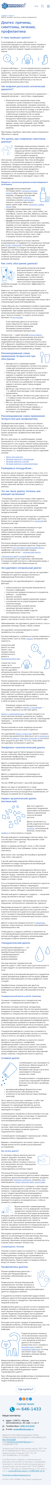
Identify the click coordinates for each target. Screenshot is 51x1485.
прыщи (29, 639)
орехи (8, 207)
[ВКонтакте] (20, 1399)
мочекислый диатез (32, 552)
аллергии (39, 521)
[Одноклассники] (23, 1399)
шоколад (33, 205)
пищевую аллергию (22, 1180)
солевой (22, 557)
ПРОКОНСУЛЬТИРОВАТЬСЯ (19, 1442)
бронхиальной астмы (10, 659)
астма (40, 738)
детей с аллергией (13, 245)
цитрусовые (29, 200)
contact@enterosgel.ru (23, 1429)
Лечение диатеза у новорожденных (22, 464)
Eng (36, 6)
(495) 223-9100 (27, 1426)
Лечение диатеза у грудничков (19, 459)
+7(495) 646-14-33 (37, 1471)
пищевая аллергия (28, 738)
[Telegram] (27, 1399)
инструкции (18, 318)
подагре (30, 829)
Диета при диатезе (14, 457)
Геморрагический (9, 557)
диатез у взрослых (23, 734)
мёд (43, 1180)
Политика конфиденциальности (16, 1475)
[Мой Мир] (30, 1399)
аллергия (43, 736)
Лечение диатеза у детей (17, 462)
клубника (27, 198)
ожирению (40, 923)
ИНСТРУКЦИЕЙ (9, 1440)
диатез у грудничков (32, 708)
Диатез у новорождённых (12, 714)
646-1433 (31, 1409)
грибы (40, 205)
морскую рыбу (27, 1182)
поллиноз (15, 738)
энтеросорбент (35, 335)
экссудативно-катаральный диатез (28, 548)
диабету (4, 833)
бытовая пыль (27, 1347)
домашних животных (30, 1350)
